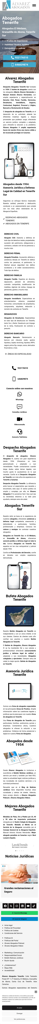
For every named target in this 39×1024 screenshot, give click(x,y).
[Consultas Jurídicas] (19, 406)
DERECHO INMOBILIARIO (16, 294)
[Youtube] (28, 905)
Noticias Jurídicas (19, 856)
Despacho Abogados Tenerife (19, 449)
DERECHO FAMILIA (13, 275)
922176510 (21, 57)
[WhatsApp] (19, 394)
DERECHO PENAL (12, 253)
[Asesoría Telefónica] (19, 431)
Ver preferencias (19, 1019)
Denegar (19, 1013)
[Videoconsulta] (19, 419)
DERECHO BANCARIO (14, 333)
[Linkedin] (22, 905)
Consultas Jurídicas (19, 412)
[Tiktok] (33, 905)
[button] (36, 992)
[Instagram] (16, 905)
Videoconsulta (19, 425)
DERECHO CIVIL (11, 234)
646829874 (21, 64)
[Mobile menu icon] (34, 5)
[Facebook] (5, 905)
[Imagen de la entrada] (19, 873)
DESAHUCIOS (10, 314)
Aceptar (19, 1008)
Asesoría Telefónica (19, 437)
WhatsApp (19, 400)
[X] (11, 905)
